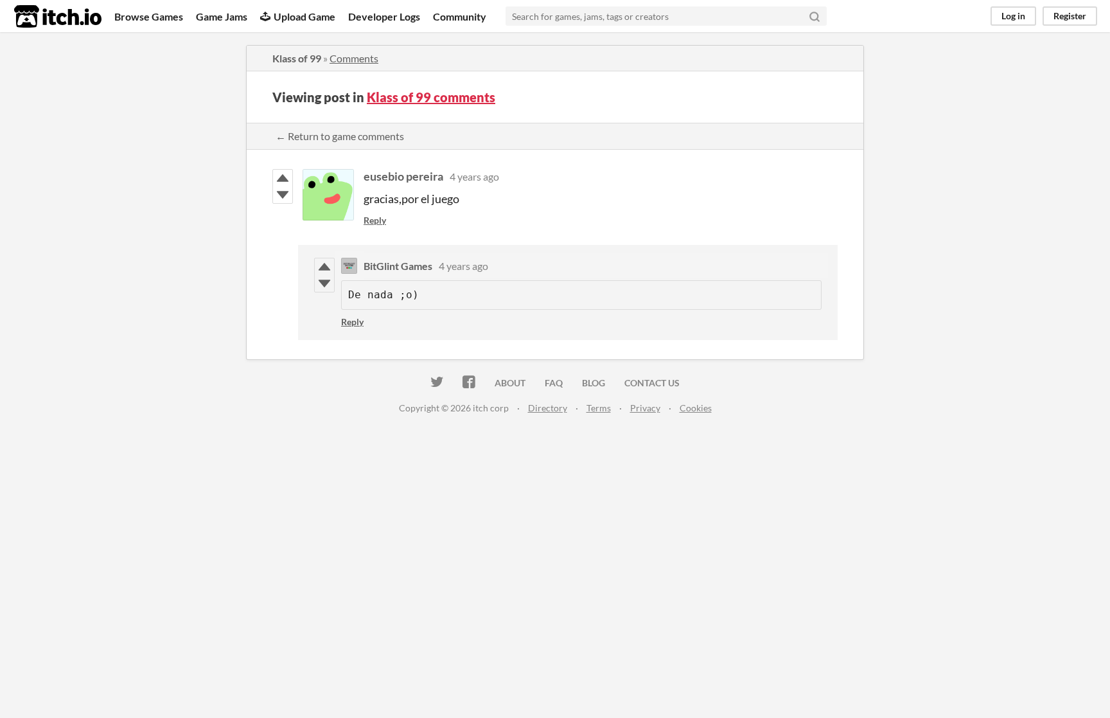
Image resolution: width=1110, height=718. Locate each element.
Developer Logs (384, 16)
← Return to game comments (340, 136)
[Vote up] (282, 178)
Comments (354, 58)
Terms (598, 407)
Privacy (645, 407)
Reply (375, 220)
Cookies (696, 407)
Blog (593, 382)
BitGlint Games (398, 266)
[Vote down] (282, 194)
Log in (1013, 15)
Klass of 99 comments (431, 97)
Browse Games (148, 16)
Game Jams (221, 16)
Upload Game (304, 16)
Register (1069, 15)
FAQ (554, 382)
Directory (547, 407)
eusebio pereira (403, 176)
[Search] (814, 16)
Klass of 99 (296, 58)
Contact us (652, 382)
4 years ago (474, 176)
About (510, 382)
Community (459, 16)
